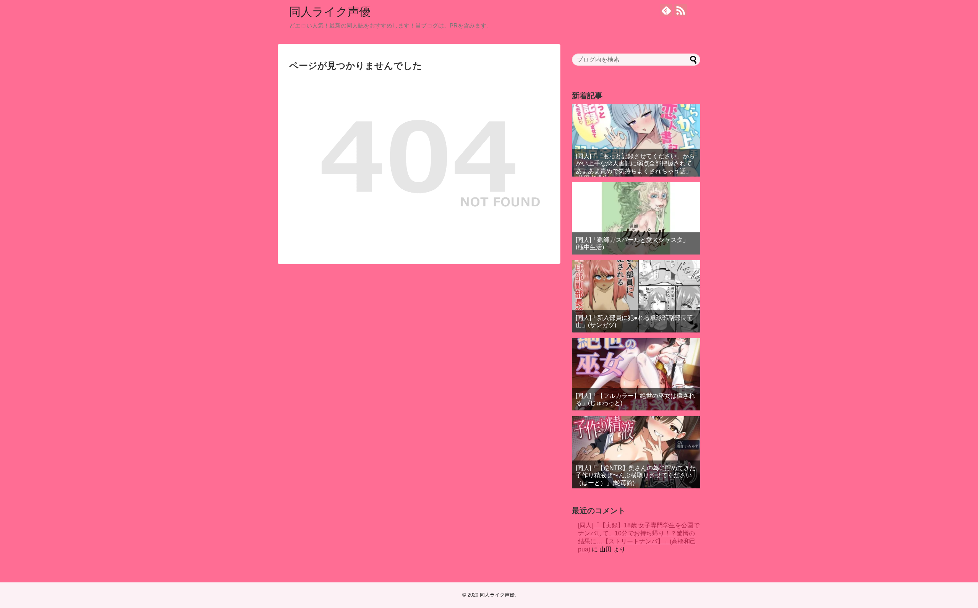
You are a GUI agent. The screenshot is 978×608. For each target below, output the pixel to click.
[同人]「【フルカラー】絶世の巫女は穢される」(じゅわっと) (635, 399)
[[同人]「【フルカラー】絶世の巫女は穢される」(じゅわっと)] (636, 374)
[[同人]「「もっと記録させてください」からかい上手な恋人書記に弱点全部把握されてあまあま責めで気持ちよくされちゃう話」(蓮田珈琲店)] (636, 140)
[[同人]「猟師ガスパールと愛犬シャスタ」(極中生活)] (636, 218)
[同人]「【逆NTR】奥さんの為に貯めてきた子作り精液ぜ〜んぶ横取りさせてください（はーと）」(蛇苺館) (636, 475)
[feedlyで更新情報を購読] (666, 10)
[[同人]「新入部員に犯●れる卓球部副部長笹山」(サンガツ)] (636, 296)
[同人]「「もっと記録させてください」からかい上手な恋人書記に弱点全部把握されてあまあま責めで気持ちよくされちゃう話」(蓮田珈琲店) (635, 167)
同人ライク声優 (330, 11)
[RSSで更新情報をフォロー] (680, 10)
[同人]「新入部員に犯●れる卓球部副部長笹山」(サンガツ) (634, 321)
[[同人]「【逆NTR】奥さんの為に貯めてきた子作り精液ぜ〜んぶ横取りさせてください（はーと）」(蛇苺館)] (636, 452)
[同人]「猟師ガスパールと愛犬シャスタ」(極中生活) (632, 243)
